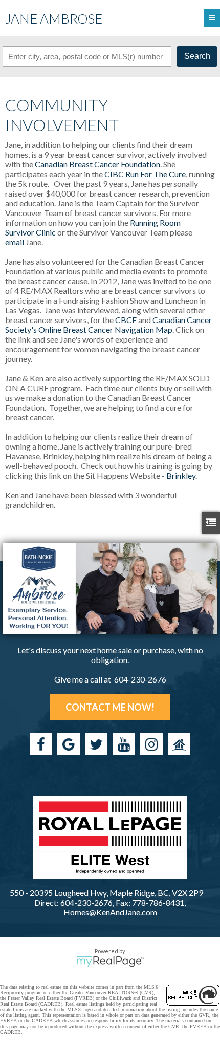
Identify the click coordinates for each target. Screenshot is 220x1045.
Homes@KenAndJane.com (110, 912)
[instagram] (151, 744)
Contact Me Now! (110, 707)
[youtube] (124, 744)
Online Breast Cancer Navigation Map (105, 329)
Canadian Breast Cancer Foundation (97, 164)
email (14, 242)
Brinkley (180, 475)
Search (197, 56)
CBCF (126, 320)
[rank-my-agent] (179, 744)
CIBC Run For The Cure (145, 174)
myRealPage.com (110, 961)
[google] (68, 744)
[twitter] (96, 744)
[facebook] (41, 744)
